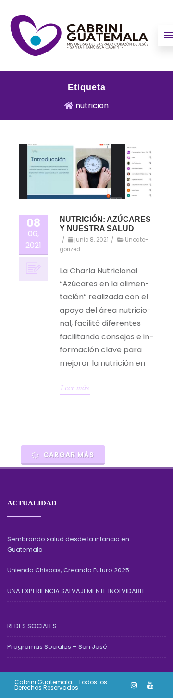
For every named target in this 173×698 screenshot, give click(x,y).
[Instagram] (134, 685)
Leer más (75, 388)
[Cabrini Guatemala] (79, 36)
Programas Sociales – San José (57, 646)
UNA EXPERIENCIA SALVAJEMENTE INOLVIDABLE (76, 590)
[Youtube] (150, 685)
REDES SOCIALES (32, 626)
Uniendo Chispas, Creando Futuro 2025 (68, 570)
